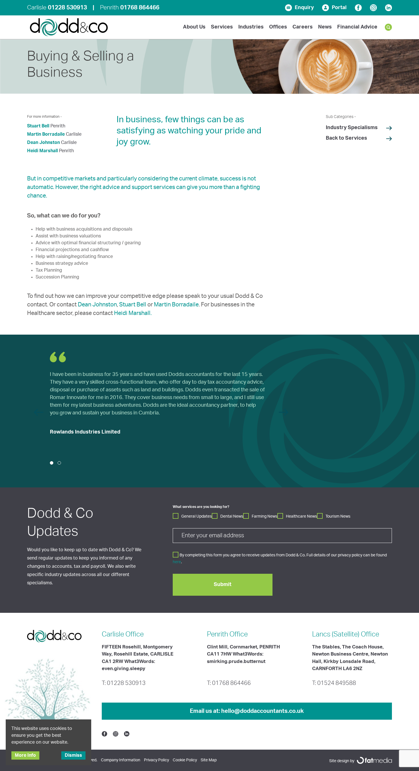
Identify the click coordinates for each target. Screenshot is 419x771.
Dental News (231, 516)
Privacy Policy (156, 760)
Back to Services (346, 138)
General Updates (196, 516)
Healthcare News (301, 516)
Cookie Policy (185, 760)
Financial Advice (357, 27)
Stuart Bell (38, 126)
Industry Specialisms (352, 127)
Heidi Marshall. (133, 313)
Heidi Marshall (42, 150)
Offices (278, 27)
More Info (25, 755)
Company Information (120, 760)
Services (222, 27)
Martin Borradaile (46, 134)
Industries (251, 27)
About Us (194, 27)
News (325, 27)
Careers (302, 27)
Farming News (264, 516)
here (177, 562)
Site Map (209, 760)
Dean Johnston (43, 142)
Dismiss (73, 755)
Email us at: (247, 711)
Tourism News (338, 516)
